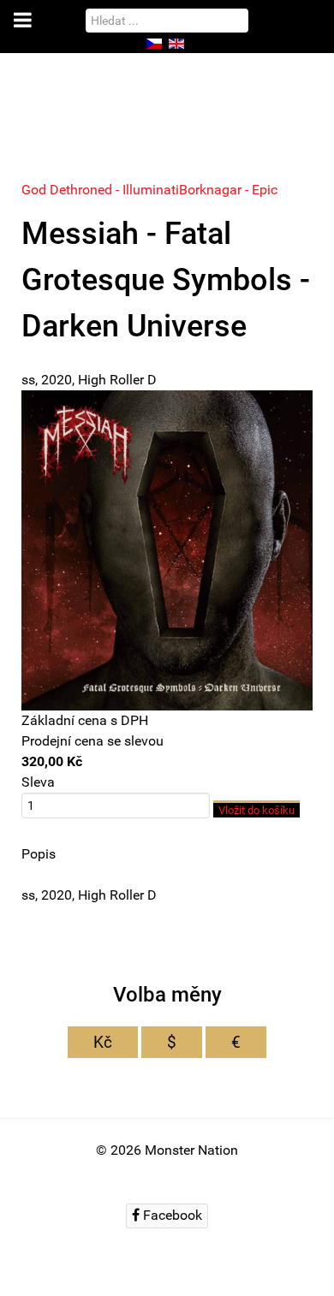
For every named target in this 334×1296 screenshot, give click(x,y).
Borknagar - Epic (228, 189)
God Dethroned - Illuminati (100, 189)
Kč (102, 1042)
